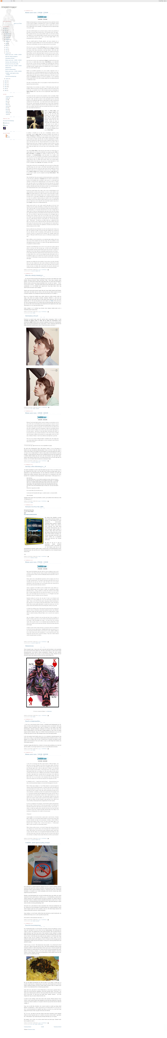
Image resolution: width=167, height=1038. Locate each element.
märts (7, 51)
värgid (37, 408)
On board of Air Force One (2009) (34, 507)
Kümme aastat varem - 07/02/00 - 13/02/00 (36, 562)
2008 (6, 82)
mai (6, 47)
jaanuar (7, 78)
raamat (37, 920)
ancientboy (8, 137)
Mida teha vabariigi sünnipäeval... (34, 275)
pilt (31, 408)
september (8, 39)
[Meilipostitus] (48, 269)
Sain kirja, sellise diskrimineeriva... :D (35, 466)
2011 (6, 30)
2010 (6, 32)
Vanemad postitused (57, 1026)
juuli (7, 43)
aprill (7, 49)
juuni (7, 45)
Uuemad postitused (27, 1026)
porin (34, 312)
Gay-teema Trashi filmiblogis (8, 120)
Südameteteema (29, 646)
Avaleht (42, 1026)
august (7, 41)
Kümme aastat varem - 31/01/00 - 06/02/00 (36, 754)
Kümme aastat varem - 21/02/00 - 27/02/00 (36, 12)
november (8, 35)
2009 (6, 81)
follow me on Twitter (18, 23)
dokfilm (32, 557)
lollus (7, 104)
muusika (7, 106)
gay (31, 749)
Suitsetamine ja (31, 316)
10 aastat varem (34, 270)
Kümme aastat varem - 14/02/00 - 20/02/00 (36, 413)
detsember (8, 33)
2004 (6, 90)
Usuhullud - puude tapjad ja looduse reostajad (37, 842)
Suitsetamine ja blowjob (9, 58)
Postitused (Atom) (31, 1029)
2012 (6, 28)
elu (39, 270)
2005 (6, 88)
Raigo (7, 135)
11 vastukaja (44, 407)
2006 (6, 86)
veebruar (7, 53)
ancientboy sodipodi (20, 5)
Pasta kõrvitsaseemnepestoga (33, 925)
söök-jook (40, 1024)
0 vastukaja (44, 269)
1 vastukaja (44, 715)
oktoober (7, 37)
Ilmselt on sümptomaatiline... (33, 721)
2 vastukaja (44, 748)
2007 (6, 84)
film (6, 101)
